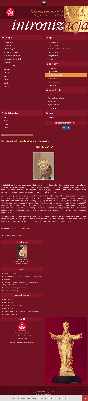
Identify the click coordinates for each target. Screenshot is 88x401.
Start (3, 141)
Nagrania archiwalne (54, 105)
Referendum (7, 62)
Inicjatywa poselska (10, 66)
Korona (6, 128)
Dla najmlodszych (53, 82)
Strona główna (8, 42)
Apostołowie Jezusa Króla (12, 56)
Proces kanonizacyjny (54, 78)
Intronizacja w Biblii (53, 42)
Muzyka (6, 121)
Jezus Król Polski (53, 52)
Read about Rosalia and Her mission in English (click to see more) (22, 261)
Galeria (6, 76)
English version (52, 85)
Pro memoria (52, 108)
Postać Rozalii (52, 68)
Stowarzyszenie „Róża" (11, 52)
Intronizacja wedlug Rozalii (56, 75)
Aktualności (7, 69)
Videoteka (7, 79)
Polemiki (50, 59)
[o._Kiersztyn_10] (43, 166)
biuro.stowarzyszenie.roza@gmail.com (22, 342)
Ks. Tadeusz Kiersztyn (31, 141)
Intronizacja (7, 45)
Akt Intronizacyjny (9, 49)
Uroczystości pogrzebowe (56, 98)
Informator (7, 86)
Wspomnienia (52, 101)
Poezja (6, 124)
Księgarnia (51, 117)
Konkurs (6, 73)
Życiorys (50, 94)
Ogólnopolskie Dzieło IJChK (12, 59)
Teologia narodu (53, 56)
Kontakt (6, 83)
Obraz (5, 117)
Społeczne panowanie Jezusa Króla (59, 49)
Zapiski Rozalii (52, 72)
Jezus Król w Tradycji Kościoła (57, 45)
